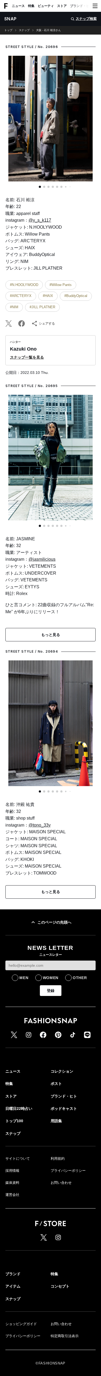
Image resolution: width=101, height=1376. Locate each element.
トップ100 (14, 1121)
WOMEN (51, 978)
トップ (8, 30)
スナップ (24, 30)
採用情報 (12, 1171)
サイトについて (17, 1158)
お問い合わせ (61, 1183)
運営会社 (12, 1195)
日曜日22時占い (18, 1108)
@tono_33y (40, 825)
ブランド (12, 1274)
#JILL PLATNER (42, 307)
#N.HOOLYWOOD (24, 285)
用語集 (56, 1121)
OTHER (80, 978)
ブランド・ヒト (81, 6)
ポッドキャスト (64, 1108)
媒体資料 (12, 1183)
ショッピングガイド (21, 1324)
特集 (31, 6)
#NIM (14, 307)
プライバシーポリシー (68, 1171)
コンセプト (60, 1286)
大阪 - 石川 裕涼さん (48, 30)
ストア (62, 6)
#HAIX (48, 296)
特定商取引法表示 (65, 1336)
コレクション (62, 1071)
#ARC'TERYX (21, 296)
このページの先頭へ (54, 922)
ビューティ (46, 6)
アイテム (12, 1286)
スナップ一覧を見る (27, 357)
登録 (50, 990)
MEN (23, 978)
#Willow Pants (61, 285)
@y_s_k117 (40, 220)
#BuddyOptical (75, 296)
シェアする (47, 323)
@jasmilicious (42, 559)
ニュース (18, 6)
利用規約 (58, 1158)
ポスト (56, 1083)
